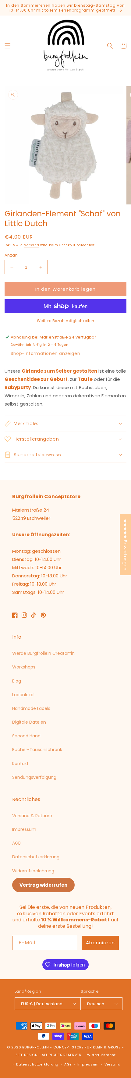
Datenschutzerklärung (35, 857)
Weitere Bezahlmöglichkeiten (65, 320)
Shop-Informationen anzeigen (45, 353)
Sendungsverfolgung (34, 777)
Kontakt (20, 764)
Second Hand (26, 736)
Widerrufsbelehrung (33, 871)
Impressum (24, 829)
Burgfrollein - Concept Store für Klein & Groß (71, 1047)
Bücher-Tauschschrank (37, 749)
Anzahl (12, 255)
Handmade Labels (31, 708)
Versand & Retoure (32, 816)
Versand (31, 245)
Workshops (23, 667)
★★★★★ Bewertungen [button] (125, 544)
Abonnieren (100, 942)
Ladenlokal (23, 695)
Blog (16, 681)
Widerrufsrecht (101, 1054)
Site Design (27, 1054)
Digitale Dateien (29, 722)
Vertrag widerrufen (43, 885)
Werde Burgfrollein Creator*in (43, 653)
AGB (16, 843)
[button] (7, 45)
